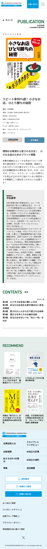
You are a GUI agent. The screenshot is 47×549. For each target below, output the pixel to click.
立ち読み (34, 140)
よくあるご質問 (9, 503)
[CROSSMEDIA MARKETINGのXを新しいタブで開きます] (23, 537)
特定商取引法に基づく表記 (14, 529)
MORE (39, 299)
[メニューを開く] (43, 4)
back (9, 20)
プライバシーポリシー (12, 522)
